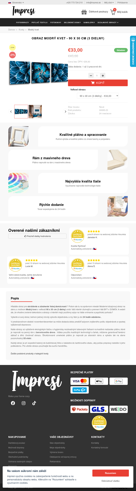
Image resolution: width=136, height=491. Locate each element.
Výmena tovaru (56, 452)
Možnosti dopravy (16, 447)
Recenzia (12, 466)
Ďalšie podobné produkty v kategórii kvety (29, 353)
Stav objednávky (57, 442)
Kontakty (95, 442)
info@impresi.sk (93, 2)
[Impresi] (23, 10)
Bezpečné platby (15, 452)
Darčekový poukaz (16, 442)
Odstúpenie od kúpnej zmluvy (63, 456)
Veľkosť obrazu (78, 89)
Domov (11, 29)
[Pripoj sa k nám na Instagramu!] (23, 403)
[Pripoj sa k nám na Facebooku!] (13, 403)
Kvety (21, 29)
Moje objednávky (57, 447)
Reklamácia (55, 461)
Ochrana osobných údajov (20, 461)
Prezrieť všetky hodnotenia (38, 236)
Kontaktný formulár (99, 447)
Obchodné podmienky (18, 456)
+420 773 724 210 (74, 2)
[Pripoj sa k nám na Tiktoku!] (34, 403)
